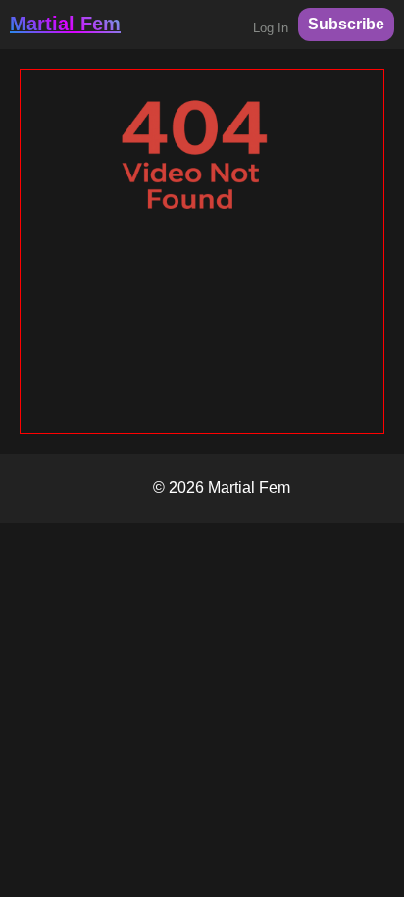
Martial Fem (65, 23)
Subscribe (346, 24)
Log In (270, 28)
